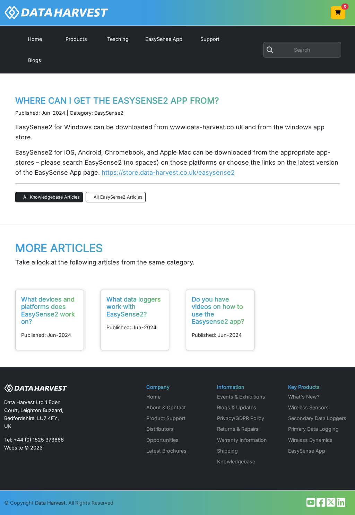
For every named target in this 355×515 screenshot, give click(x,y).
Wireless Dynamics (310, 440)
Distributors (160, 429)
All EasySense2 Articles (117, 197)
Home (153, 397)
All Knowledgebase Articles (51, 197)
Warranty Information (242, 440)
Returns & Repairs (238, 429)
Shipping (227, 451)
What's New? (303, 397)
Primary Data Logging (313, 429)
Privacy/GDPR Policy (240, 418)
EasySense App (306, 451)
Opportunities (162, 440)
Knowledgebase (236, 461)
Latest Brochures (166, 451)
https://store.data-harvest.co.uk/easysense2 (168, 172)
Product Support (165, 418)
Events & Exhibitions (241, 397)
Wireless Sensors (308, 407)
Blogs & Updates (236, 407)
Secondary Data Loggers (317, 418)
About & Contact (166, 407)
